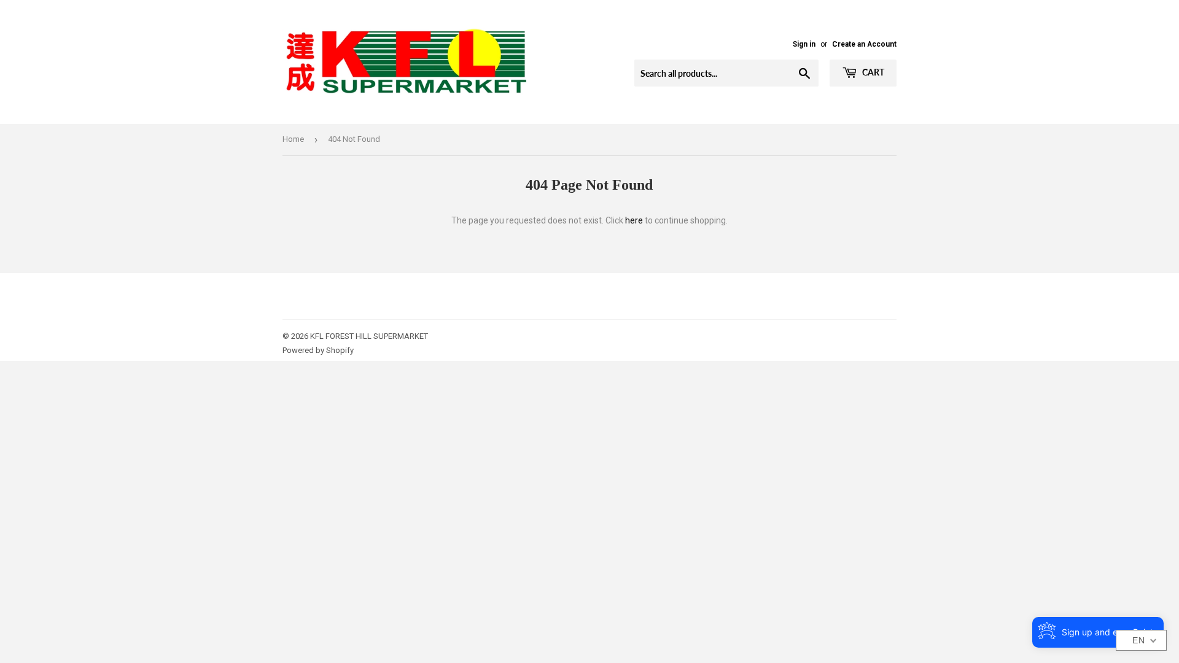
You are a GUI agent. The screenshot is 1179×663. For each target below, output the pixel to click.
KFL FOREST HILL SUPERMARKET (369, 336)
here (634, 220)
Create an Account (864, 44)
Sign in (804, 44)
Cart (872, 72)
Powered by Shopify (318, 350)
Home (293, 139)
